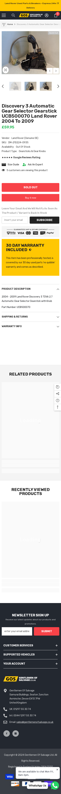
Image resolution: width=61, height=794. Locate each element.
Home (10, 24)
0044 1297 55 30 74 (25, 715)
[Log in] (46, 15)
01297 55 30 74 (22, 709)
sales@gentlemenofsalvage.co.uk (34, 722)
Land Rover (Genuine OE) (25, 138)
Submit (46, 631)
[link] (30, 465)
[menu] (4, 15)
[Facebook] (6, 733)
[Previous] (50, 71)
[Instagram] (15, 733)
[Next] (56, 71)
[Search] (13, 15)
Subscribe (45, 220)
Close (58, 3)
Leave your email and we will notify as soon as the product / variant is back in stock (29, 210)
